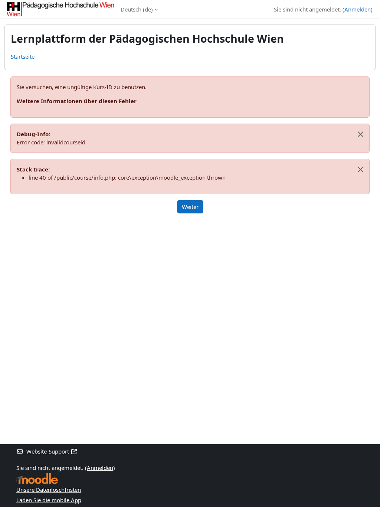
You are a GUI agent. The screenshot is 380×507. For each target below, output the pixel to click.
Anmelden (357, 9)
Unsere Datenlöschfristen (48, 489)
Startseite (23, 56)
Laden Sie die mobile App (48, 500)
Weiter (190, 206)
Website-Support (47, 451)
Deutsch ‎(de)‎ (137, 9)
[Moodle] (37, 478)
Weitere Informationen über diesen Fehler (77, 101)
